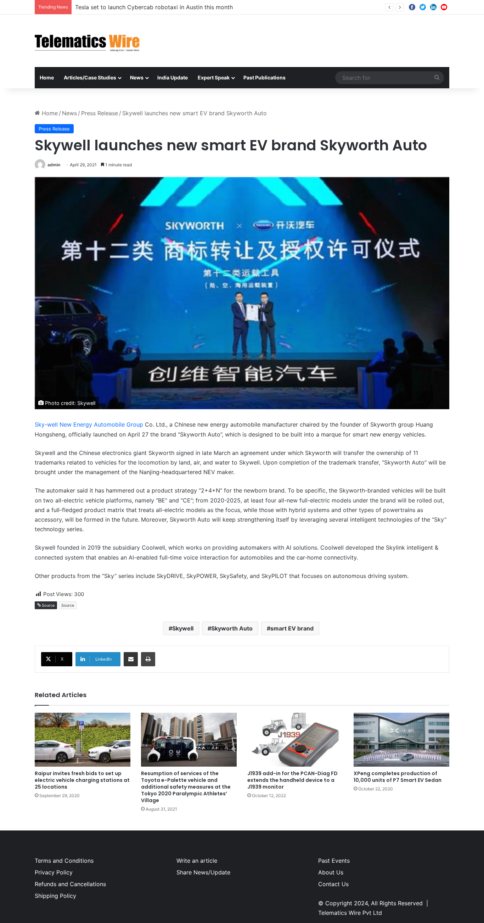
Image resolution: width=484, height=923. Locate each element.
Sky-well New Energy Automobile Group (89, 424)
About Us (330, 872)
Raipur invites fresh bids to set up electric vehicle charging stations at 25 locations (82, 780)
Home (47, 77)
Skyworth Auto (232, 628)
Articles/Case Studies (90, 77)
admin (53, 164)
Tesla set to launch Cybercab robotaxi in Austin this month (154, 7)
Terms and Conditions (64, 860)
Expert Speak (214, 77)
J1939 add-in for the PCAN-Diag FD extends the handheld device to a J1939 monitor (292, 780)
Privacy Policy (54, 872)
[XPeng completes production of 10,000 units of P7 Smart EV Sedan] (401, 740)
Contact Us (333, 884)
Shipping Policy (55, 895)
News (136, 77)
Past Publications (264, 77)
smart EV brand (292, 628)
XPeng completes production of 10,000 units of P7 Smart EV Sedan (397, 777)
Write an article (196, 860)
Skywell (182, 628)
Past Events (334, 860)
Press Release (99, 113)
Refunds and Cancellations (70, 884)
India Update (172, 77)
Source (67, 605)
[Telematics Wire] (87, 41)
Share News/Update (203, 872)
